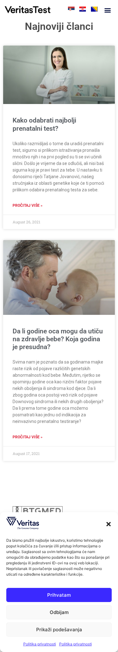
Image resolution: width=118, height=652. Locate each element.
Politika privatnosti (39, 644)
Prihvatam (59, 595)
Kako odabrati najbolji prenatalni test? (44, 124)
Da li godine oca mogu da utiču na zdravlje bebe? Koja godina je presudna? (58, 339)
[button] (108, 524)
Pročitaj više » (27, 205)
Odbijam (59, 612)
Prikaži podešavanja (59, 630)
